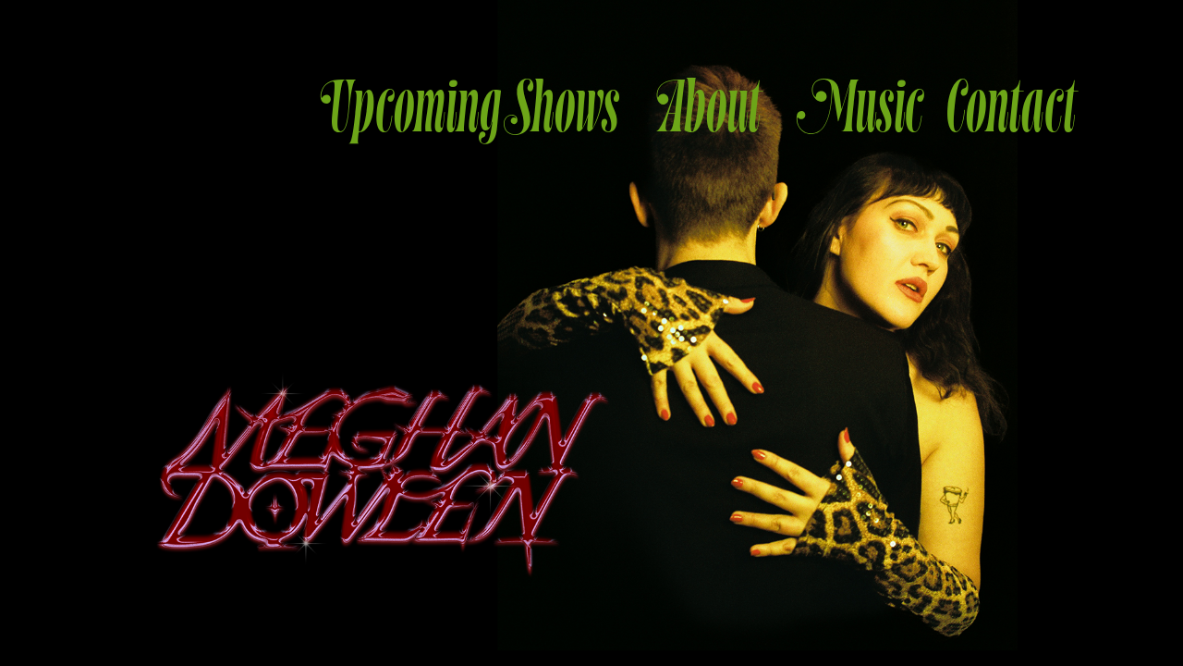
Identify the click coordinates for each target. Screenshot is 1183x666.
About (709, 108)
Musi (853, 108)
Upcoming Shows (470, 108)
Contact (997, 108)
